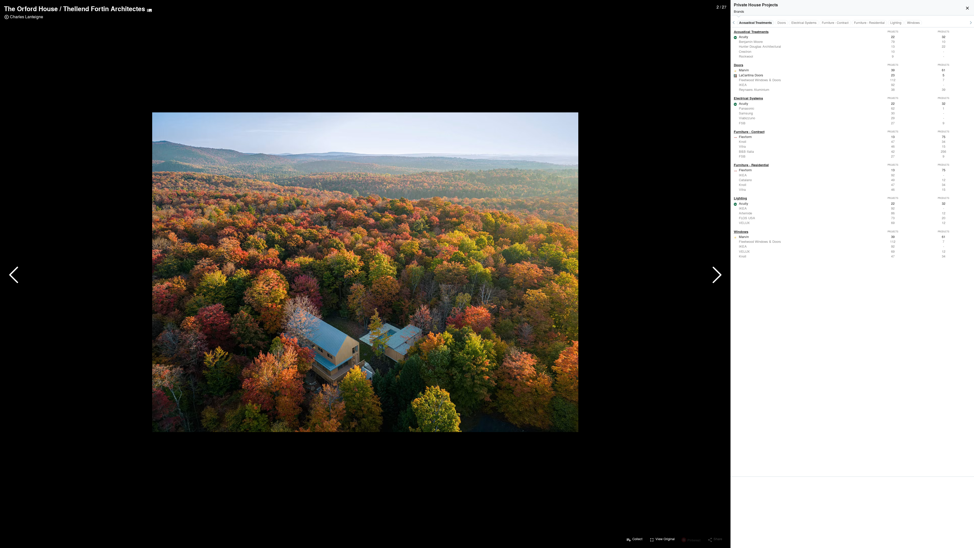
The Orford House (31, 8)
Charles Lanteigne (26, 17)
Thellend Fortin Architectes (104, 8)
